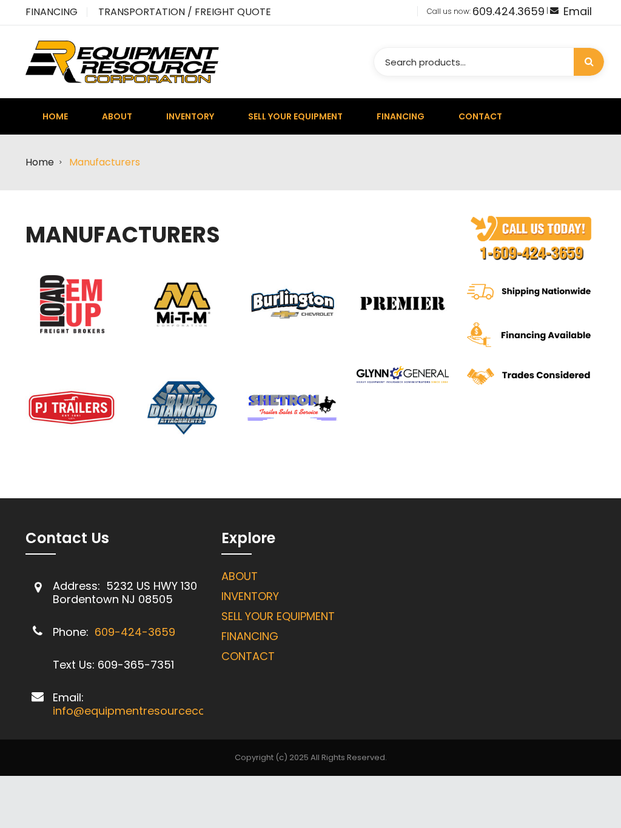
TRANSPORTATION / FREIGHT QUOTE (184, 12)
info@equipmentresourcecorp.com (148, 710)
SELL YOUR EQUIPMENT (278, 616)
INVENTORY (250, 596)
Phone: (72, 631)
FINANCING (51, 12)
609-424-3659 (135, 631)
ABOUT (239, 576)
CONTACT (248, 656)
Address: (78, 585)
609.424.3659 (508, 11)
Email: (68, 697)
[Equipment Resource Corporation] (122, 61)
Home (39, 162)
